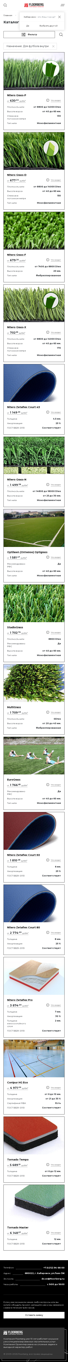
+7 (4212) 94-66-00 (54, 1267)
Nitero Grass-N (16, 479)
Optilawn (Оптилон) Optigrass (27, 552)
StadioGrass (15, 627)
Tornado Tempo (18, 1159)
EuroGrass (13, 779)
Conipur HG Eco (17, 1082)
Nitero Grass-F (16, 254)
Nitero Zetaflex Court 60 (23, 855)
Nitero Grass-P (16, 95)
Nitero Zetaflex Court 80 (23, 927)
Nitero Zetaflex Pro (20, 1000)
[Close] (59, 17)
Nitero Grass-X (16, 327)
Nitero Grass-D (17, 174)
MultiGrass (14, 707)
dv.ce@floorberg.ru (53, 1278)
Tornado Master (17, 1227)
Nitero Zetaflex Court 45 (23, 407)
